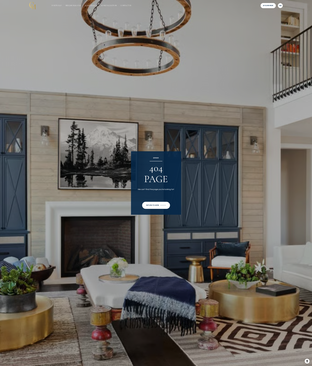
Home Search (91, 6)
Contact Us (125, 6)
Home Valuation (109, 6)
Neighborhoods (73, 6)
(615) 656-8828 (268, 5)
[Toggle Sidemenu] (280, 5)
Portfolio (57, 6)
